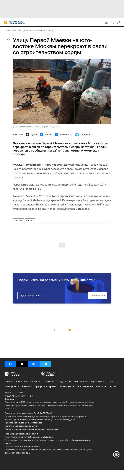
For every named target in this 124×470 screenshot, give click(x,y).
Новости (9, 381)
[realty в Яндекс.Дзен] (22, 364)
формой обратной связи (17, 453)
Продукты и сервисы (45, 386)
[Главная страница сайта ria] (5, 22)
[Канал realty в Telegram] (45, 364)
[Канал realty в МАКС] (10, 364)
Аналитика (21, 381)
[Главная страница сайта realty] (20, 22)
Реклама (26, 386)
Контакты (101, 386)
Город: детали (64, 381)
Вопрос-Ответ (81, 381)
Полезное (49, 381)
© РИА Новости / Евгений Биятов (27, 127)
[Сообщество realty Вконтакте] (34, 364)
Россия (29, 220)
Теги (111, 381)
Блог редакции (85, 386)
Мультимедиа (98, 381)
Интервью (35, 381)
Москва (18, 220)
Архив (112, 386)
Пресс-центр (67, 386)
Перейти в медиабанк (51, 127)
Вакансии (9, 399)
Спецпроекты (12, 386)
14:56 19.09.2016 (13, 30)
